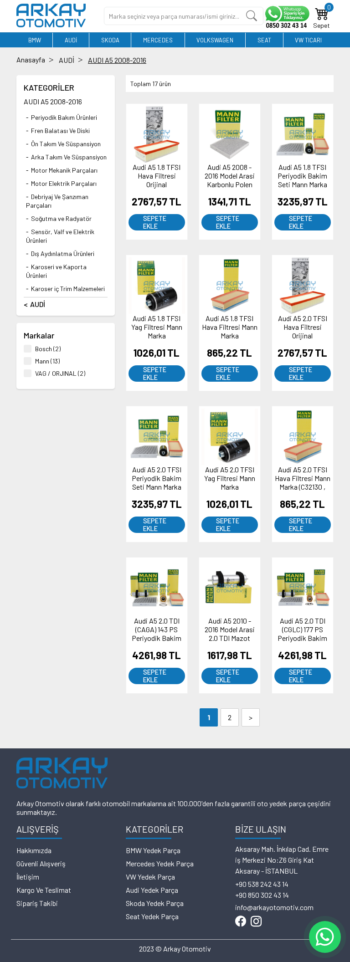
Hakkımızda (33, 850)
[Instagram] (256, 921)
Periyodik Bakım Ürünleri (64, 117)
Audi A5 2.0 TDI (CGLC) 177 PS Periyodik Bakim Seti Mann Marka (302, 633)
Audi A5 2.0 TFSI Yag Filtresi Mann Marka (229, 478)
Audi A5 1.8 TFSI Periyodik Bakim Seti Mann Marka (302, 176)
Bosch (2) (48, 349)
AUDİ (71, 40)
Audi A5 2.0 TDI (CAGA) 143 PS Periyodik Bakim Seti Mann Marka (156, 633)
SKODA (110, 40)
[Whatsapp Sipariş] (325, 937)
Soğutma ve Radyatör (61, 218)
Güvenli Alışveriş (41, 863)
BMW (34, 40)
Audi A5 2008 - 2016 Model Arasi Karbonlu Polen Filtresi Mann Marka (230, 184)
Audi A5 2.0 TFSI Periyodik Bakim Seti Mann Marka (156, 478)
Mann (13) (47, 361)
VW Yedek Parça (150, 876)
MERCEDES (158, 40)
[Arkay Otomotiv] (51, 24)
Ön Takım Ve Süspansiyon (66, 144)
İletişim (27, 876)
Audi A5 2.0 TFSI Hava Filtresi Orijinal (302, 327)
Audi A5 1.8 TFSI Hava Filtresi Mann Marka (229, 327)
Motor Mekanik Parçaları (64, 170)
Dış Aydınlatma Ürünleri (62, 253)
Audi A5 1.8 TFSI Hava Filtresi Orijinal (156, 176)
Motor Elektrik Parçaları (64, 183)
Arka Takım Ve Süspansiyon (69, 157)
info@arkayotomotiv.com (274, 907)
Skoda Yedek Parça (155, 903)
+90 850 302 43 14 (262, 894)
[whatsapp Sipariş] (286, 16)
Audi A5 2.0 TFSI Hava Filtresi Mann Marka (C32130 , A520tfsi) (302, 482)
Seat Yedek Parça (152, 916)
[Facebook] (240, 921)
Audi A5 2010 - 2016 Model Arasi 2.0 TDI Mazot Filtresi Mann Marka (230, 638)
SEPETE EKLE (154, 222)
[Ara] (251, 16)
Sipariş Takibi (37, 903)
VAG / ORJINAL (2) (60, 373)
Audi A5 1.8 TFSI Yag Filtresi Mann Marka (156, 327)
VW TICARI (308, 40)
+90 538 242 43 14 (261, 884)
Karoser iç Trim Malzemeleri (68, 288)
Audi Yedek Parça (152, 889)
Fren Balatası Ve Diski (60, 130)
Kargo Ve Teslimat (43, 889)
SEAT (264, 40)
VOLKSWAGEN (214, 40)
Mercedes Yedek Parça (160, 863)
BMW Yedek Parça (153, 850)
